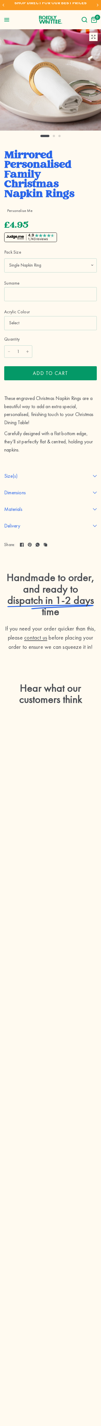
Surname (11, 283)
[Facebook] (22, 544)
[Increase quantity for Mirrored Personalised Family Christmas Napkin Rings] (27, 351)
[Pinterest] (29, 544)
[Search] (84, 19)
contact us (35, 637)
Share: (9, 545)
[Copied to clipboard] (45, 544)
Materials (13, 509)
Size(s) (11, 476)
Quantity (12, 339)
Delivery (12, 525)
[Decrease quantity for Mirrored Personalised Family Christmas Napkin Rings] (8, 351)
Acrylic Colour (17, 312)
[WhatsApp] (37, 544)
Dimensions (15, 492)
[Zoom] (93, 37)
